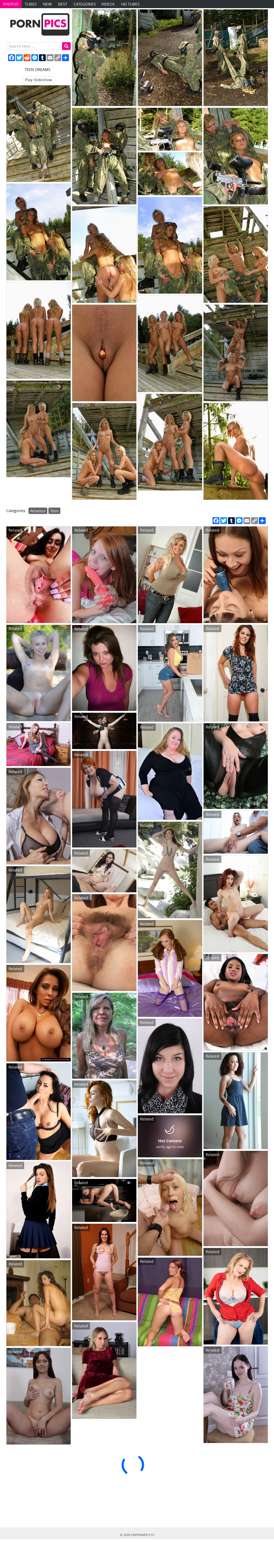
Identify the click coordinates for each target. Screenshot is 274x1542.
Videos (108, 4)
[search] (66, 46)
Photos (10, 4)
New (47, 4)
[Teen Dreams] (104, 57)
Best (62, 4)
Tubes (31, 4)
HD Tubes (130, 4)
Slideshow (38, 79)
